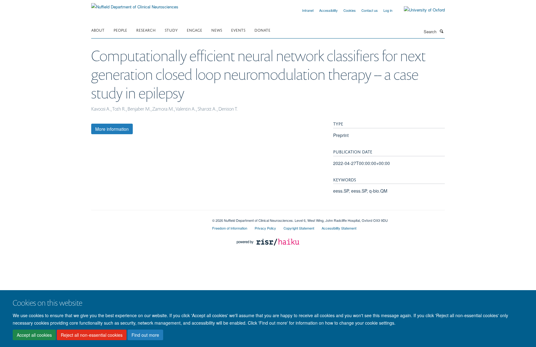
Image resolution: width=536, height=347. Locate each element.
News (216, 30)
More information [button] (112, 129)
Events (238, 30)
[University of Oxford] (420, 10)
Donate (262, 30)
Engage (194, 30)
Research (146, 30)
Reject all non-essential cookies (92, 335)
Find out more (145, 335)
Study (171, 30)
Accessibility (328, 10)
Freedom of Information (229, 228)
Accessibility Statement (339, 228)
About (98, 30)
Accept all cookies (34, 335)
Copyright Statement (299, 228)
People (120, 30)
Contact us (369, 10)
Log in (387, 10)
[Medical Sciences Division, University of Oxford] (147, 218)
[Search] (441, 31)
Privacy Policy (265, 228)
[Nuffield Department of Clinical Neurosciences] (134, 4)
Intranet (308, 10)
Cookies (349, 10)
